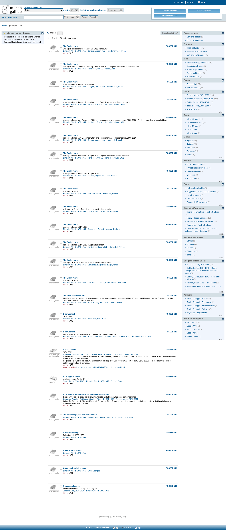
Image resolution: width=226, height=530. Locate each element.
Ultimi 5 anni (192, 129)
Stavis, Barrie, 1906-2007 (74, 381)
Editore (187, 160)
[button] (74, 10)
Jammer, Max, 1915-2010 (74, 491)
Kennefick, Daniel (114, 140)
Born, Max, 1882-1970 (97, 319)
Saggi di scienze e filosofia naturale (201, 192)
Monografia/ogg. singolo (197, 62)
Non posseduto (193, 88)
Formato (188, 44)
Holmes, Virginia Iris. (96, 176)
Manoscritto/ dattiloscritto (197, 51)
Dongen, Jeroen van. (97, 51)
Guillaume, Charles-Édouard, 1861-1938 (97, 399)
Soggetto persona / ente (195, 261)
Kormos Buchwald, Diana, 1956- (200, 99)
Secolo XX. (191, 322)
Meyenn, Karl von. (113, 229)
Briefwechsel (69, 314)
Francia (190, 248)
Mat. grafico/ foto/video (196, 55)
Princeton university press (197, 168)
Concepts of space (71, 486)
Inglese (190, 141)
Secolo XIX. (191, 333)
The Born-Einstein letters (74, 296)
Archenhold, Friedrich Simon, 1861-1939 (204, 286)
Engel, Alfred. (93, 211)
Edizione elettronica (195, 40)
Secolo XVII (191, 326)
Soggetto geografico (193, 237)
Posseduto (191, 84)
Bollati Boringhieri (194, 164)
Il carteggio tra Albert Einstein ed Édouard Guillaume (86, 394)
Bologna (190, 244)
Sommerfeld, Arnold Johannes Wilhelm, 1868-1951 (109, 337)
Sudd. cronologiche (193, 318)
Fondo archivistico (194, 73)
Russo (189, 155)
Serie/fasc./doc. (193, 77)
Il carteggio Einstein (71, 376)
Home (176, 2)
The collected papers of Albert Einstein (80, 415)
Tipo (186, 59)
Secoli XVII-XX (193, 329)
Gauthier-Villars (193, 171)
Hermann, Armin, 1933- (142, 337)
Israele (189, 255)
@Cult (113, 516)
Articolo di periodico (195, 70)
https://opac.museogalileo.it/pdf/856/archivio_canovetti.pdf (100, 367)
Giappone (191, 251)
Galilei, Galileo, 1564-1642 (198, 102)
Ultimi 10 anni (192, 126)
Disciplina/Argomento (194, 208)
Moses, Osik (110, 69)
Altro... (221, 112)
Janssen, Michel (95, 193)
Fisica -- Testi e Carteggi (197, 218)
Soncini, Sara (116, 381)
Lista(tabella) (168, 33)
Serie (186, 184)
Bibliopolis (191, 175)
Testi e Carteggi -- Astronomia (199, 302)
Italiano (190, 144)
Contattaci (190, 2)
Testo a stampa (193, 48)
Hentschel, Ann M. (95, 69)
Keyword (188, 295)
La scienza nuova (194, 195)
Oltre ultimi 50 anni (194, 123)
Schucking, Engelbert (110, 211)
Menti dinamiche (194, 199)
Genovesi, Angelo (70, 399)
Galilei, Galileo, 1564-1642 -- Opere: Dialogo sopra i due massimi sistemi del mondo (201, 270)
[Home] (12, 9)
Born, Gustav (116, 303)
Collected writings (71, 433)
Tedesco (190, 148)
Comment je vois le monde (74, 468)
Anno (186, 115)
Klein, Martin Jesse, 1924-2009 (113, 283)
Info (182, 2)
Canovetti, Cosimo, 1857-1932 (76, 354)
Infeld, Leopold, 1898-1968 (198, 106)
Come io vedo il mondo (73, 450)
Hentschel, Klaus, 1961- (115, 104)
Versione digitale (194, 37)
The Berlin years (70, 46)
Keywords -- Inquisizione (197, 313)
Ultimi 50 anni (192, 119)
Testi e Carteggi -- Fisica (197, 299)
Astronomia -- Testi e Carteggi (199, 225)
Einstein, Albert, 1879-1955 (74, 51)
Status (187, 80)
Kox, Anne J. (112, 176)
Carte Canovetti (70, 350)
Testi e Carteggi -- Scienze (198, 309)
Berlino (190, 241)
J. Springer (191, 178)
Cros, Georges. (94, 471)
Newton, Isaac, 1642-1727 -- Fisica (201, 283)
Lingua (187, 137)
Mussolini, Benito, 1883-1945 (127, 354)
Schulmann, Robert (96, 229)
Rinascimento (192, 336)
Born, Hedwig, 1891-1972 (99, 303)
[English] (199, 2)
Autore (187, 91)
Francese (191, 151)
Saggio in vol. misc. (195, 66)
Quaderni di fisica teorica (197, 202)
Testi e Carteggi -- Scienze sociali (201, 306)
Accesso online (191, 33)
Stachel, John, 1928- (96, 417)
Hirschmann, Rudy (115, 51)
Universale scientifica (196, 188)
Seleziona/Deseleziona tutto (63, 38)
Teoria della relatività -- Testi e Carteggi (203, 212)
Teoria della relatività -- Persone (200, 221)
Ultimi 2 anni (192, 133)
